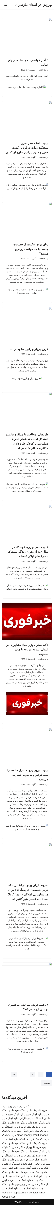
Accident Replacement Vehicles (20, 1192)
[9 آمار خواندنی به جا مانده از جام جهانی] (27, 36)
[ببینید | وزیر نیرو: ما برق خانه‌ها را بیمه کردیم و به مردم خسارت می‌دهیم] (27, 746)
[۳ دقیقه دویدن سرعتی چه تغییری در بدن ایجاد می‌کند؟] (27, 981)
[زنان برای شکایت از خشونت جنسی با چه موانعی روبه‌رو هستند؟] (27, 220)
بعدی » (46, 1083)
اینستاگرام (25, 1118)
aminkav (42, 70)
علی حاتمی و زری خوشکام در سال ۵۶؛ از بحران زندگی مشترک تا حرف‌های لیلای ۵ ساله (28, 551)
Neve (37, 1202)
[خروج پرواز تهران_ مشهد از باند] (27, 325)
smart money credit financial (33, 1135)
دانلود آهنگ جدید (29, 1167)
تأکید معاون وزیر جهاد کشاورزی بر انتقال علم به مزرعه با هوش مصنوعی (27, 649)
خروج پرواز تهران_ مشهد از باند (28, 349)
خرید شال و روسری (25, 1184)
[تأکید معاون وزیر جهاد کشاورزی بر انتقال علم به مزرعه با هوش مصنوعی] (27, 621)
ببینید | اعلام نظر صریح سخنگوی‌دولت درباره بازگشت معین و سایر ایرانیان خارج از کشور (27, 147)
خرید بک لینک (40, 1110)
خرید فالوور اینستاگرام (14, 1126)
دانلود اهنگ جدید (23, 1110)
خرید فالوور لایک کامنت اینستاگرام (27, 1163)
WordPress (20, 1202)
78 (14, 1074)
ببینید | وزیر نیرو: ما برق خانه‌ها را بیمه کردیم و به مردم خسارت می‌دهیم (27, 775)
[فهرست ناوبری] (5, 4)
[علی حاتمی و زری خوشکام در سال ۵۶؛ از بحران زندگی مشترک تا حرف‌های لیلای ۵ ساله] (27, 523)
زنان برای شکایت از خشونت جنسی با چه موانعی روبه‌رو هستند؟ (30, 249)
